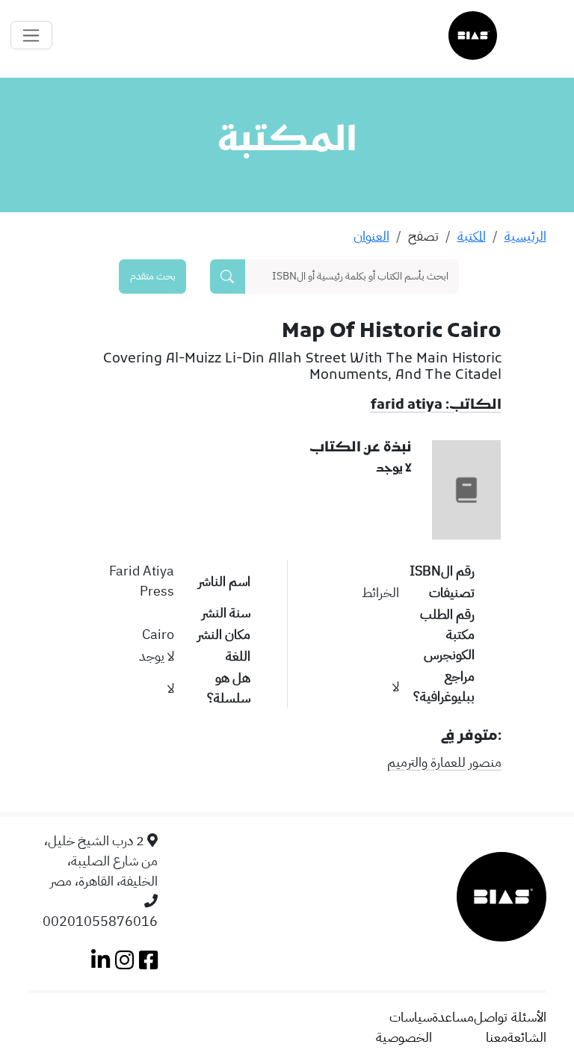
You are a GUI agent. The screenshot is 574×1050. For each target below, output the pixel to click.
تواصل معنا (490, 1027)
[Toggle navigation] (31, 35)
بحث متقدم (153, 276)
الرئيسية (525, 236)
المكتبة (471, 236)
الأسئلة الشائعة (526, 1027)
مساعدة (453, 1017)
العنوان (371, 236)
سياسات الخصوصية (404, 1027)
